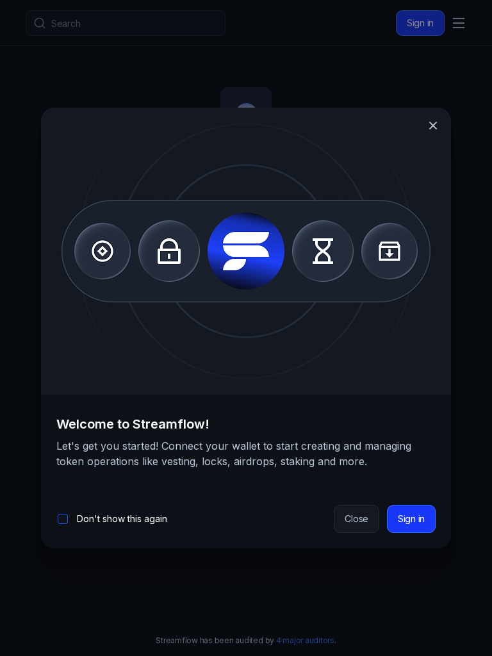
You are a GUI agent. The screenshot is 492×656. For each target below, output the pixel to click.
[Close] (433, 125)
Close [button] (356, 518)
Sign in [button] (411, 518)
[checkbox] (62, 518)
